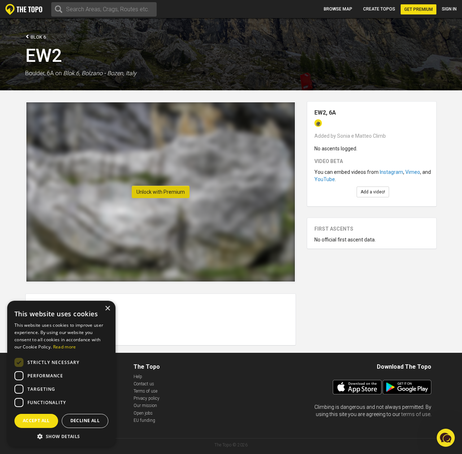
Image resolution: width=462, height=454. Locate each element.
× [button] (107, 308)
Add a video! (373, 191)
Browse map (338, 9)
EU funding (144, 420)
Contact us (144, 383)
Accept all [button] (36, 420)
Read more (64, 347)
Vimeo (412, 172)
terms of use (415, 414)
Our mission (145, 405)
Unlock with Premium (160, 192)
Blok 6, (71, 73)
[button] (61, 436)
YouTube (324, 179)
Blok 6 (38, 37)
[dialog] (61, 374)
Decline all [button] (85, 420)
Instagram (391, 172)
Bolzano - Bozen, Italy (109, 73)
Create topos (379, 9)
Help (138, 376)
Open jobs (143, 413)
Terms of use (145, 391)
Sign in (449, 9)
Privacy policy (147, 398)
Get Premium (418, 9)
